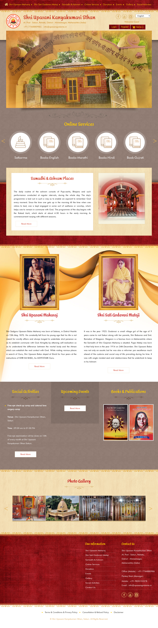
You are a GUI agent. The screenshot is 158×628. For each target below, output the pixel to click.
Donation (135, 157)
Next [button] (155, 141)
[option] (79, 69)
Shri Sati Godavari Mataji (97, 555)
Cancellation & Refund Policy (95, 612)
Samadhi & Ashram (94, 560)
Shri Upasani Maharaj (95, 550)
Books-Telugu (107, 157)
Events (88, 573)
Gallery (88, 578)
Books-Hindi (49, 157)
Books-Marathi (20, 157)
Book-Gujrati (78, 157)
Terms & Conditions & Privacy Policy (61, 612)
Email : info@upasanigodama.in (137, 585)
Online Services (92, 564)
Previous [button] (3, 141)
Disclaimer (118, 612)
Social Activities (92, 583)
